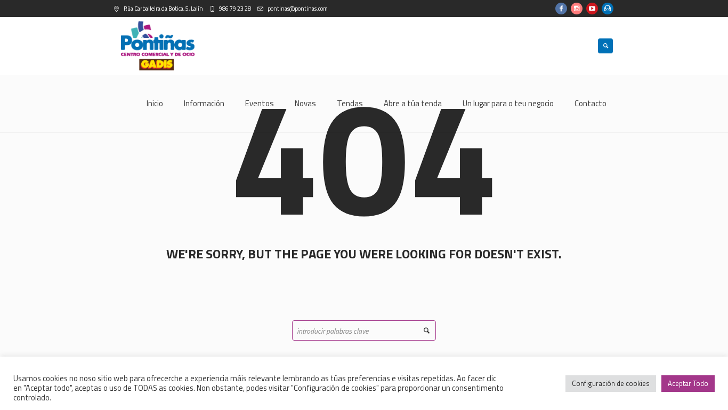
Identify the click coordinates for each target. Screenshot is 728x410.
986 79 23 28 (234, 8)
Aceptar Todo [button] (688, 383)
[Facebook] (561, 8)
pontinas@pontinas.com (297, 8)
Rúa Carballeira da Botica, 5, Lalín (163, 8)
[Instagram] (577, 8)
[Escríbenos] (607, 8)
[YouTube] (592, 8)
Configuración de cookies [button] (611, 383)
